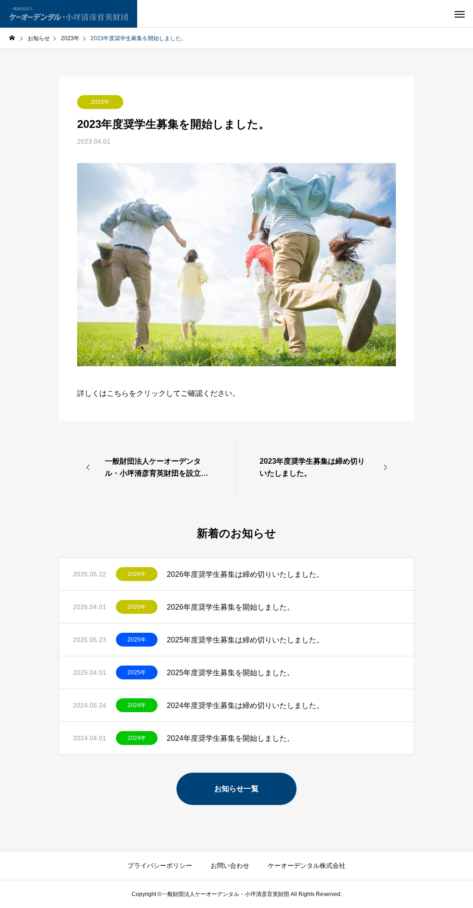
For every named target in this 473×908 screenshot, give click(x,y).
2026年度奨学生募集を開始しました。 (230, 607)
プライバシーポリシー (159, 865)
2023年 (100, 102)
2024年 (136, 705)
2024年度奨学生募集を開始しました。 (234, 738)
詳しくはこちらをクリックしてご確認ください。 (158, 393)
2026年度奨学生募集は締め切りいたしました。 (245, 574)
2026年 (136, 574)
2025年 (136, 639)
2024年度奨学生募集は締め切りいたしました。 (245, 705)
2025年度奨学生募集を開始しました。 (230, 673)
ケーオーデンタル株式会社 (307, 865)
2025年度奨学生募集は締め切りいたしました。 (245, 640)
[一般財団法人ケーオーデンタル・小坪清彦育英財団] (68, 14)
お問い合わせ (230, 865)
